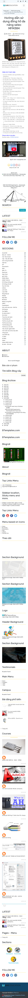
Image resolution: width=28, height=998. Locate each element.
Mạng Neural (5, 293)
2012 (5, 423)
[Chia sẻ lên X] (11, 165)
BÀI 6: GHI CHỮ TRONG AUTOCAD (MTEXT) (13, 856)
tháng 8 (7, 415)
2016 (5, 393)
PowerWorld (5, 305)
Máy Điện (4, 297)
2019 (5, 388)
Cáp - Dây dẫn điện (7, 258)
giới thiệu (4, 276)
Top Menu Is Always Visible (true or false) (13, 504)
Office (3, 303)
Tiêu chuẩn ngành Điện (8, 328)
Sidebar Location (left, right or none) (12, 502)
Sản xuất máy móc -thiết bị (9, 307)
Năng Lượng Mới (6, 301)
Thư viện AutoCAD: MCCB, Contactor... (12, 788)
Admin (5, 355)
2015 (5, 394)
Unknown (6, 356)
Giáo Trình (5, 274)
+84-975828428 (6, 485)
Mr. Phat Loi (15, 992)
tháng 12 (7, 399)
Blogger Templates (16, 995)
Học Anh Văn (5, 286)
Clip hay (4, 262)
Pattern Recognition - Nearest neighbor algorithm (14, 200)
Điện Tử (4, 270)
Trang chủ (6, 10)
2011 (5, 425)
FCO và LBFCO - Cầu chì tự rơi (15, 718)
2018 (5, 390)
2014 (5, 396)
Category (4, 682)
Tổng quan (5, 332)
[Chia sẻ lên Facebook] (14, 165)
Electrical (4, 272)
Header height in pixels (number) (11, 505)
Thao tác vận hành (7, 317)
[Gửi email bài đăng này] (9, 165)
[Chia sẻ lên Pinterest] (16, 165)
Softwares (5, 309)
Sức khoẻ (4, 315)
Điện (3, 268)
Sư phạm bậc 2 (6, 313)
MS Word (4, 299)
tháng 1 (7, 422)
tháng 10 (7, 403)
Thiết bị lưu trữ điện (7, 327)
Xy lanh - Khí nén (6, 344)
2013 (5, 398)
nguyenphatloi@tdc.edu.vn (9, 486)
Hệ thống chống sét (7, 282)
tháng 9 (7, 404)
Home (3, 526)
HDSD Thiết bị (6, 280)
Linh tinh (4, 290)
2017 (5, 391)
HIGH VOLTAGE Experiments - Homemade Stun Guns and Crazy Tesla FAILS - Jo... (14, 185)
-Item (3, 683)
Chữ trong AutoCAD (7, 260)
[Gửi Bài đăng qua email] (18, 167)
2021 (5, 386)
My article (4, 527)
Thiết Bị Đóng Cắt (7, 325)
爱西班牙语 (9, 996)
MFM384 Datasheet (14, 137)
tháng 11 (7, 401)
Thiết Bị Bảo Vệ (6, 319)
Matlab (4, 295)
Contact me (5, 533)
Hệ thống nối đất (6, 284)
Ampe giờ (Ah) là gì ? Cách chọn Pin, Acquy (13, 815)
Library (4, 288)
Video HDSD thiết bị (13, 35)
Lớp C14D (4, 292)
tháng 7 (7, 417)
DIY (3, 264)
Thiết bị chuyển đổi (7, 321)
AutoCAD (4, 253)
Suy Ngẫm (5, 311)
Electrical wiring (6, 837)
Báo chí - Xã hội (6, 255)
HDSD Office (5, 278)
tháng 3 (7, 420)
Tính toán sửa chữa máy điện (10, 330)
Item (3, 530)
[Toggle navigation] (4, 1)
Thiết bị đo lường (15, 10)
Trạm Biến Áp (5, 334)
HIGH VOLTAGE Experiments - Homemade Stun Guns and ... (13, 410)
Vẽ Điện (4, 338)
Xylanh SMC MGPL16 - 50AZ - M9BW (11, 760)
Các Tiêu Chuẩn (6, 257)
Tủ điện (4, 336)
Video (3, 340)
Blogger (18, 360)
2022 (5, 385)
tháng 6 (7, 418)
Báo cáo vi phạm (9, 365)
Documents (5, 266)
